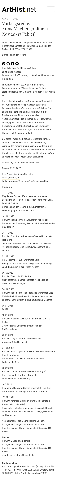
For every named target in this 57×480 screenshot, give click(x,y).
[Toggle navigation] (51, 9)
